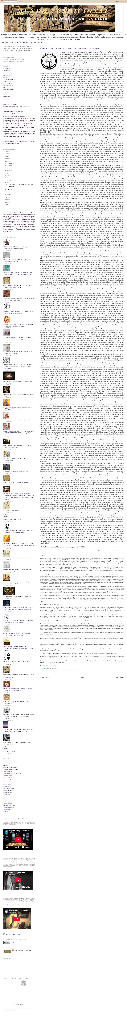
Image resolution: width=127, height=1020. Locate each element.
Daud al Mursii (7, 784)
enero (8, 194)
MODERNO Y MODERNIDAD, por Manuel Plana (15, 471)
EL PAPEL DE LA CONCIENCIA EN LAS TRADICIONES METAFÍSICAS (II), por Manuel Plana (18, 621)
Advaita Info (6, 761)
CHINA (5, 87)
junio (8, 177)
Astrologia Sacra (7, 771)
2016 (6, 156)
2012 (6, 200)
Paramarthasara (7, 85)
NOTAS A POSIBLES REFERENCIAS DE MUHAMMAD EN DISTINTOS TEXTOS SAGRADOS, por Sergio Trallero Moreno (18, 433)
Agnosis (5, 765)
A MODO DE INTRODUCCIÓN (10, 42)
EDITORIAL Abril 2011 (9, 751)
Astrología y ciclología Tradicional (12, 773)
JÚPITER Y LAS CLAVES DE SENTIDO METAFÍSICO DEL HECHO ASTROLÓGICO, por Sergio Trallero (18, 730)
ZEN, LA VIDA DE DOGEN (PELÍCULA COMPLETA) (17, 596)
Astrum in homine (7, 775)
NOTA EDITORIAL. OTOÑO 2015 (12, 519)
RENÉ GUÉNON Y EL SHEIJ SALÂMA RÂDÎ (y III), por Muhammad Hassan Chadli (17, 260)
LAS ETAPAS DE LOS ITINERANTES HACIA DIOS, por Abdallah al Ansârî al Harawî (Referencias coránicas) (17, 273)
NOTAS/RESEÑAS (8, 81)
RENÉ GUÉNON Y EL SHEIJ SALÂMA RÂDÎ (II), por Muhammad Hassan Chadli (16, 583)
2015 (6, 159)
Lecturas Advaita (7, 792)
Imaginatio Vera (7, 786)
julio (8, 175)
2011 (6, 202)
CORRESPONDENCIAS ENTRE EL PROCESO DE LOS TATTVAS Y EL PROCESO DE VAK (17, 634)
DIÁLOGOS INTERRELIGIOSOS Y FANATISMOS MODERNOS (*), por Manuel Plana (16, 662)
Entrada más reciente (45, 677)
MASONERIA (7, 83)
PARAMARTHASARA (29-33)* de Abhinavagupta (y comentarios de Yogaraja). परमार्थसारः (16, 247)
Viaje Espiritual (7, 809)
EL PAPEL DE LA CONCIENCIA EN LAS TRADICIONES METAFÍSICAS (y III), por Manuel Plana (18, 325)
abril (8, 182)
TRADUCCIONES (72, 670)
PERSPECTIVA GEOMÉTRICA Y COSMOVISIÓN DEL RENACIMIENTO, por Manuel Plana (17, 570)
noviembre (10, 165)
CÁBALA (5, 92)
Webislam (5, 811)
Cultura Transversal (8, 782)
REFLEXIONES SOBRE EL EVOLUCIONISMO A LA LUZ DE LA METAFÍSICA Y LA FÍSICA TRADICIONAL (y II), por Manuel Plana (18, 545)
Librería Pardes (7, 794)
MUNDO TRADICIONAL (63, 10)
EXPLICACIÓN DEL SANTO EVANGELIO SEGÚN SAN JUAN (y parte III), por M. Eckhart (17, 408)
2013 (6, 197)
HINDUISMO (56, 670)
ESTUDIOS (49, 670)
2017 (6, 154)
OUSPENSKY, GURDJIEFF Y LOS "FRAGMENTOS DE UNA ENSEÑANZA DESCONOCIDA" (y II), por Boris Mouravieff (18, 716)
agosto (9, 173)
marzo (8, 189)
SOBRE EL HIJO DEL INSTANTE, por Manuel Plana (16, 742)
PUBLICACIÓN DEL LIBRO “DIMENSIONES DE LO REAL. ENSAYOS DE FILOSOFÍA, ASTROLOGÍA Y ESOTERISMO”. (18, 676)
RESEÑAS (6, 96)
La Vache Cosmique (8, 790)
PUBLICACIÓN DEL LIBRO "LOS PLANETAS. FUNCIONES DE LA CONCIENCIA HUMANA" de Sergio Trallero (18, 608)
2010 (6, 204)
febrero (9, 192)
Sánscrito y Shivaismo (9, 805)
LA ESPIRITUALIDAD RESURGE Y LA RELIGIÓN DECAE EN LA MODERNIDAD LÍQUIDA (18, 312)
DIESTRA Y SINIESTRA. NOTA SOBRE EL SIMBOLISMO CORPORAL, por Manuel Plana (18, 690)
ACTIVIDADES (24, 42)
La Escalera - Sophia (8, 788)
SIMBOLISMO (63, 670)
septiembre (10, 170)
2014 (6, 161)
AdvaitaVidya (7, 763)
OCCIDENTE (6, 71)
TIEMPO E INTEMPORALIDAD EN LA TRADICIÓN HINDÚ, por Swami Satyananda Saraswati (18, 299)
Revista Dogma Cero (8, 801)
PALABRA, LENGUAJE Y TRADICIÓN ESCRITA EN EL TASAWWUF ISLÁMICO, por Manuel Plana (17, 353)
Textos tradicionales (8, 807)
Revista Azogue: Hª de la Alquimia (12, 799)
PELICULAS (6, 94)
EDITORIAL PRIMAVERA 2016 (11, 510)
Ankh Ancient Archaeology (10, 767)
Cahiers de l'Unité (7, 778)
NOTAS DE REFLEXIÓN (37, 42)
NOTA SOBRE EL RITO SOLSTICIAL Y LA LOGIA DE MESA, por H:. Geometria (17, 446)
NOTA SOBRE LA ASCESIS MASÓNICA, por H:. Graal (17, 420)
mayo (8, 180)
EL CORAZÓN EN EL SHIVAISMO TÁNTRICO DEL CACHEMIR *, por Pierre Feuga (70, 48)
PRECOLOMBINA (8, 90)
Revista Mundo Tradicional (22, 950)
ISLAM (5, 77)
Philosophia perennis (8, 797)
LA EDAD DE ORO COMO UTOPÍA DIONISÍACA (15, 483)
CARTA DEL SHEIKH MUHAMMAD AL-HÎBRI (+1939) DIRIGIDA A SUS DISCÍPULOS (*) (17, 286)
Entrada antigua (120, 677)
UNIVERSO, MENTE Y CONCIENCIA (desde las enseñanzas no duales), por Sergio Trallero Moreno (18, 531)
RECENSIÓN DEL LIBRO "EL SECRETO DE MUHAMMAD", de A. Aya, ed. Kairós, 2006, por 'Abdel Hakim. (18, 648)
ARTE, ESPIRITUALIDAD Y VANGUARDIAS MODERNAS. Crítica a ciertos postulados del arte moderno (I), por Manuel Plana (18, 366)
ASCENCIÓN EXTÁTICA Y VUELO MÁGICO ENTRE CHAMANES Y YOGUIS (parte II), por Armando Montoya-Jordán (18, 339)
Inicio (82, 677)
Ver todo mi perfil (18, 952)
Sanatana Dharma (7, 803)
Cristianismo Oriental (8, 780)
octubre (9, 168)
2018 (6, 151)
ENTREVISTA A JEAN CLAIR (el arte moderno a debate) (17, 558)
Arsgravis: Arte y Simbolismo (10, 769)
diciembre (9, 163)
